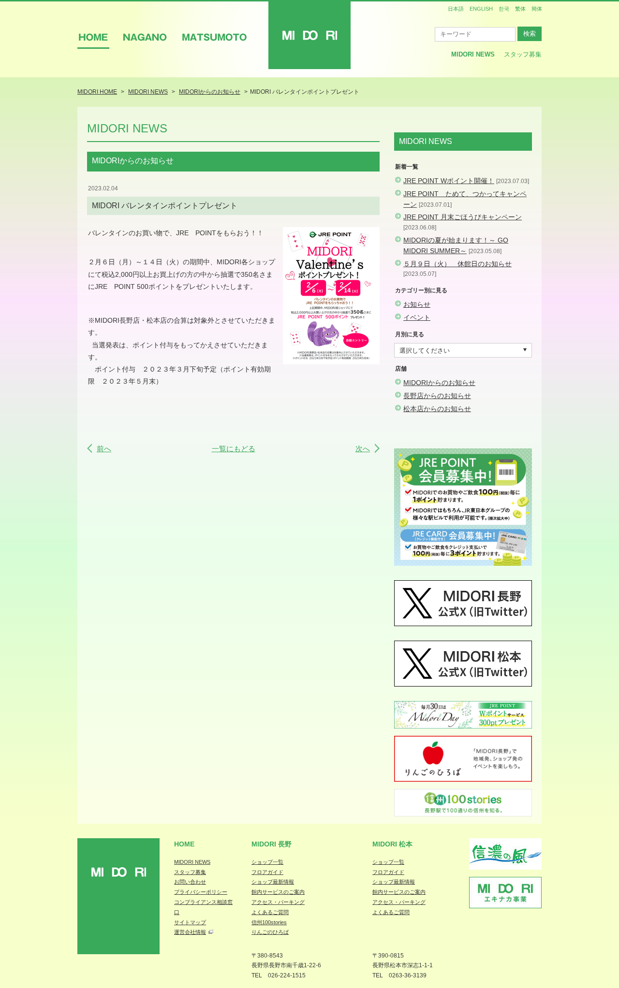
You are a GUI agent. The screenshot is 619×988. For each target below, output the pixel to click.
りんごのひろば (270, 932)
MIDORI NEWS (192, 862)
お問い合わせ (190, 882)
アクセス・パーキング (278, 902)
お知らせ (416, 304)
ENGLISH (481, 9)
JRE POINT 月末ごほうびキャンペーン (462, 217)
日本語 (456, 9)
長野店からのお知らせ (437, 396)
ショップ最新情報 (272, 882)
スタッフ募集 (523, 54)
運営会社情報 (190, 932)
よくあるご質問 (270, 912)
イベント (416, 317)
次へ (362, 448)
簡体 (536, 9)
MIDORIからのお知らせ (439, 383)
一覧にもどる (233, 448)
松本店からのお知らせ (437, 409)
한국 (504, 9)
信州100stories (269, 922)
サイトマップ (190, 922)
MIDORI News (473, 54)
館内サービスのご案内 (278, 892)
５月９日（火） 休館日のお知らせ (457, 264)
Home (184, 844)
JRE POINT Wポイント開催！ (448, 181)
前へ (104, 448)
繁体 (520, 9)
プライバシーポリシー (200, 892)
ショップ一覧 (267, 862)
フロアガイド (267, 872)
